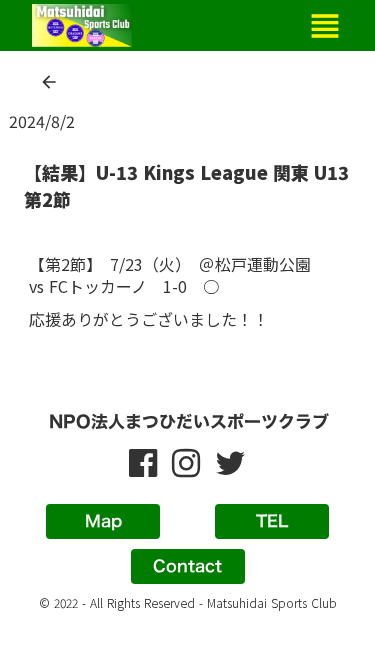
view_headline (325, 26)
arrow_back (49, 82)
